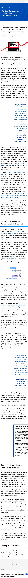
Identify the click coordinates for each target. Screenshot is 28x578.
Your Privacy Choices (19, 574)
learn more (9, 551)
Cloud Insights (8, 286)
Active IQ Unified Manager (17, 305)
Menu (26, 1)
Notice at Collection (6, 574)
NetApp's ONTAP (13, 258)
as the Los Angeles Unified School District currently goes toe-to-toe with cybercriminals (14, 195)
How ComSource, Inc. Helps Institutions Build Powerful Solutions (13, 570)
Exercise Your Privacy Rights (8, 576)
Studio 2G (1, 570)
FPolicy (23, 284)
